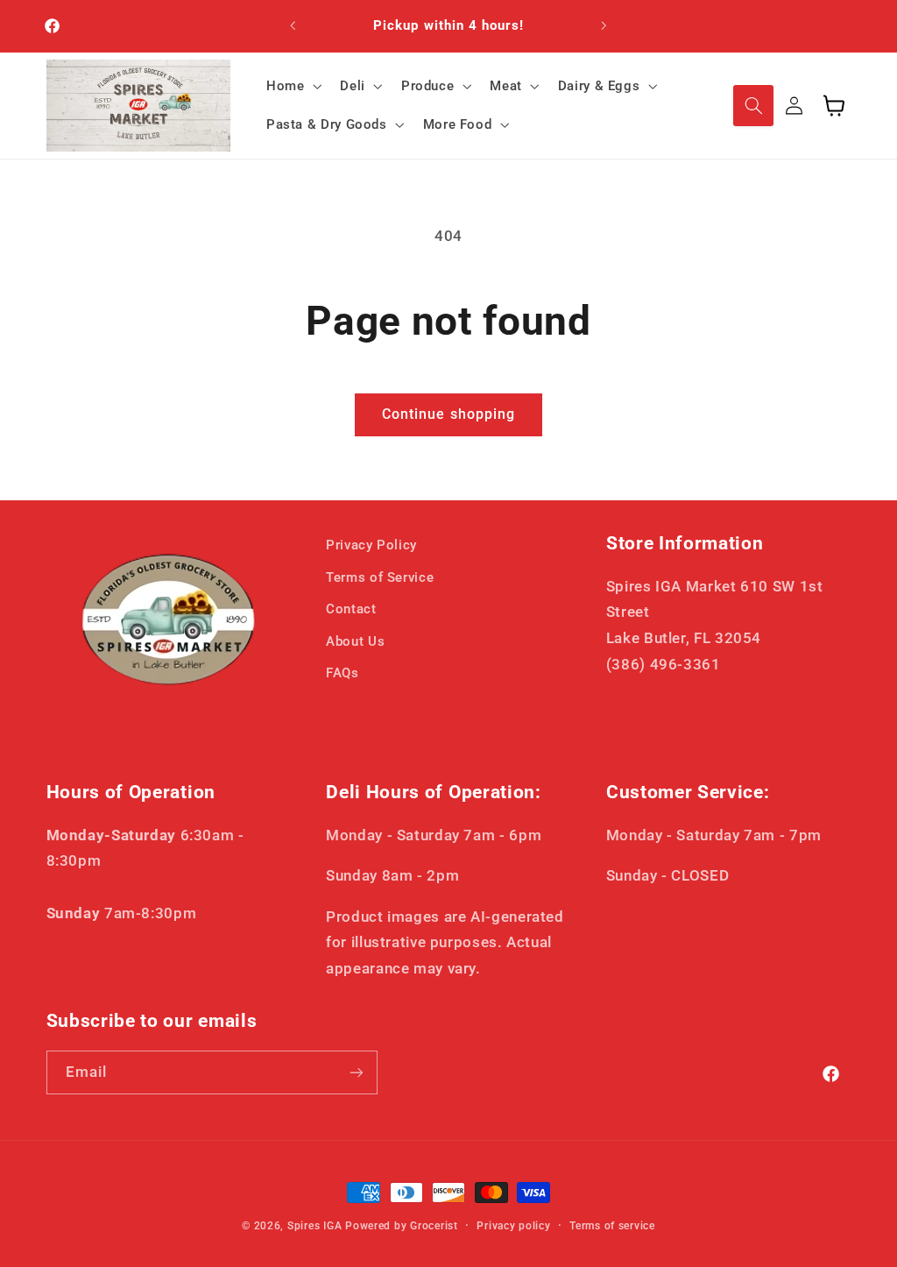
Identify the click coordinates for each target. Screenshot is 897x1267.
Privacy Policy (371, 545)
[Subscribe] (355, 1072)
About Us (355, 641)
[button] (291, 86)
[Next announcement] (604, 26)
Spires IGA (314, 1226)
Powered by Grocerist (401, 1226)
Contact (351, 609)
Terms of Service (380, 577)
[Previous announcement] (292, 26)
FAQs (342, 673)
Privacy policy (513, 1226)
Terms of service (612, 1226)
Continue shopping (448, 414)
